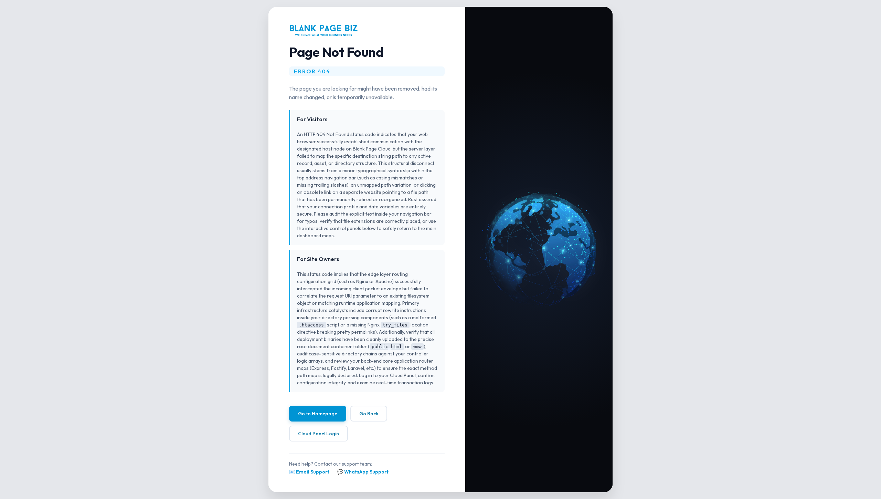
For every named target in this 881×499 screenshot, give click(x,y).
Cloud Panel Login (318, 433)
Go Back (368, 413)
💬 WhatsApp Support (363, 472)
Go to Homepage (317, 413)
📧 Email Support (309, 472)
